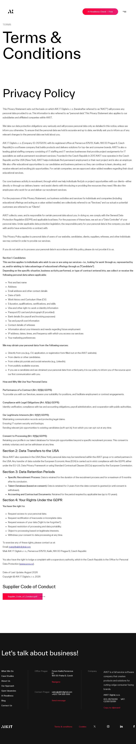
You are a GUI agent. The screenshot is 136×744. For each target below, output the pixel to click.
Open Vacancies (8, 691)
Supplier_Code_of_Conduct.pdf (22, 596)
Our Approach (7, 686)
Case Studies (7, 676)
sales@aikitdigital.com (62, 692)
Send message (59, 700)
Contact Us (6, 705)
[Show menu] (124, 11)
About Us (5, 681)
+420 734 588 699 (61, 694)
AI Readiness (7, 696)
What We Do (7, 671)
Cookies (82, 727)
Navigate (56, 682)
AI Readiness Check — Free (100, 12)
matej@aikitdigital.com (20, 547)
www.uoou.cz (26, 564)
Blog (3, 700)
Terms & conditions (63, 727)
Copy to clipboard (112, 708)
